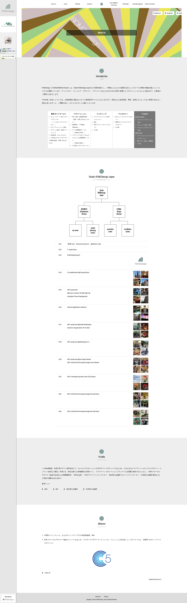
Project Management (138, 4)
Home (180, 13)
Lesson (65, 4)
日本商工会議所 (91, 489)
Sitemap (106, 596)
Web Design (126, 4)
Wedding (77, 4)
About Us (158, 13)
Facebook (170, 13)
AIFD (46, 489)
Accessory (89, 4)
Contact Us (98, 596)
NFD (57, 489)
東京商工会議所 (72, 489)
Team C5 (47, 573)
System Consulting (150, 4)
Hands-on (53, 4)
